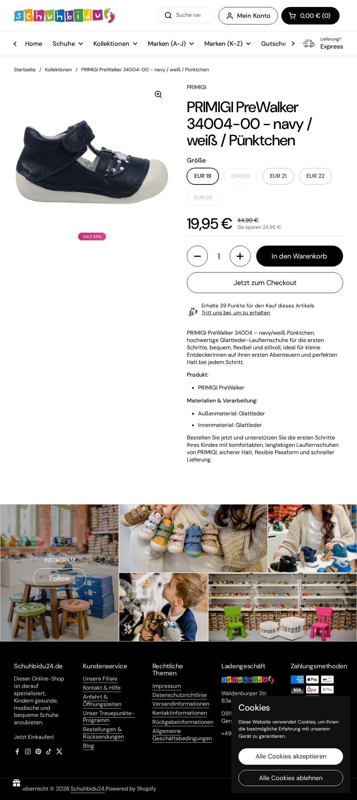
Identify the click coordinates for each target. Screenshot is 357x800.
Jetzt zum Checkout (265, 282)
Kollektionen (58, 69)
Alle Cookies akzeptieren (291, 756)
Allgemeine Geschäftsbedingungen (182, 734)
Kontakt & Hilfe (102, 687)
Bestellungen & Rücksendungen (103, 733)
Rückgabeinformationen (182, 722)
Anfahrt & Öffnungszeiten (102, 700)
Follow (60, 578)
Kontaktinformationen (179, 713)
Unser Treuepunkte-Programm (109, 717)
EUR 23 (203, 197)
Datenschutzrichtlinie (179, 695)
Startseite (25, 69)
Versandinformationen (180, 703)
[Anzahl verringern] (197, 256)
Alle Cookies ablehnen (290, 778)
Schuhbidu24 (88, 788)
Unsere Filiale (100, 678)
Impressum (166, 686)
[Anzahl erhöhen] (240, 256)
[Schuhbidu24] (64, 15)
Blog (88, 745)
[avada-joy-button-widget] (16, 783)
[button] (310, 15)
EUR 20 (240, 176)
